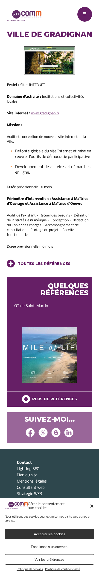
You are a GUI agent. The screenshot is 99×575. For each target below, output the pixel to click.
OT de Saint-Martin (31, 306)
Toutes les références (43, 263)
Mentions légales (32, 481)
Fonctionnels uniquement (49, 547)
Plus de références (53, 399)
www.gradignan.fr (45, 113)
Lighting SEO (28, 469)
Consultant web (31, 488)
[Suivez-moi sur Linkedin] (69, 433)
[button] (92, 506)
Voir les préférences (49, 559)
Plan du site (27, 475)
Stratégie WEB (29, 494)
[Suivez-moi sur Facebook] (30, 433)
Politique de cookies (30, 569)
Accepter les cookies (49, 534)
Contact (24, 463)
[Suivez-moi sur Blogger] (56, 433)
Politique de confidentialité (62, 569)
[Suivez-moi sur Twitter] (43, 433)
